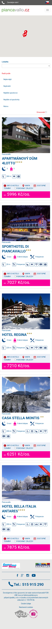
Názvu (6, 106)
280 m (8, 176)
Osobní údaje (26, 604)
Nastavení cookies (26, 607)
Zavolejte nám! (12, 2)
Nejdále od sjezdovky (11, 100)
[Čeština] (47, 2)
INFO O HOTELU (13, 186)
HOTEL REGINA (14, 335)
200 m (8, 431)
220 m (8, 348)
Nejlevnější (7, 79)
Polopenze (21, 264)
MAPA (27, 186)
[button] (24, 35)
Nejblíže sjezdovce (11, 93)
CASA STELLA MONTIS (21, 418)
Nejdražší (7, 86)
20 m (8, 264)
